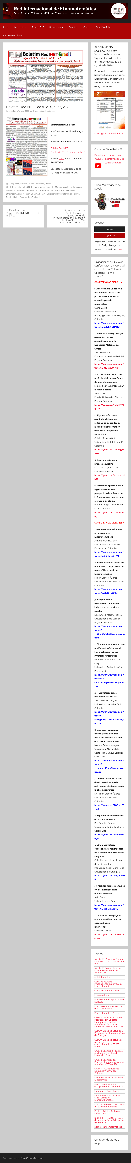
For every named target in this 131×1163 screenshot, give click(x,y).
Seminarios (39, 184)
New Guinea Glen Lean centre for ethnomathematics (109, 1105)
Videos (48, 184)
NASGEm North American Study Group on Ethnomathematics (107, 1097)
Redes (31, 184)
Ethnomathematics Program (47, 190)
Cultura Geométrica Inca (106, 990)
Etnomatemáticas (14, 194)
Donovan (38, 1158)
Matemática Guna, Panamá (107, 1091)
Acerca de (19, 27)
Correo (86, 27)
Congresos (14, 184)
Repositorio (55, 27)
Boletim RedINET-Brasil (27, 187)
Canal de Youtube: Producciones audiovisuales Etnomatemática (108, 983)
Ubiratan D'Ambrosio (21, 197)
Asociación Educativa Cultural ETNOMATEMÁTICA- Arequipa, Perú (109, 961)
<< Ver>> (120, 249)
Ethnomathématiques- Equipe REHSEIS (109, 1000)
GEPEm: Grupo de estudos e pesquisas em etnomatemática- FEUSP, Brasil (108, 1043)
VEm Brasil (35, 197)
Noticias (23, 184)
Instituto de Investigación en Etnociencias (108, 1078)
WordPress (26, 1158)
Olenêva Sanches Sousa (43, 111)
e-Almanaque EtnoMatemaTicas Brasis (55, 187)
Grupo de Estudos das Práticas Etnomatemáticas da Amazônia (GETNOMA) (109, 1062)
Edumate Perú (101, 995)
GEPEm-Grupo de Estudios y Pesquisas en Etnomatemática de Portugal (109, 1033)
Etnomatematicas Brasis (106, 1013)
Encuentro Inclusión (13, 35)
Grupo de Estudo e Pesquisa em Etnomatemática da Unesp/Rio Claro (108, 1053)
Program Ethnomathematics (35, 194)
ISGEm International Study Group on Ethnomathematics (108, 1085)
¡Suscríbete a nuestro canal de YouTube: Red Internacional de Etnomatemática (109, 159)
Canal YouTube (103, 27)
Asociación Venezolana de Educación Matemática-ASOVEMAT (107, 970)
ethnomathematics (25, 190)
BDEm (13, 187)
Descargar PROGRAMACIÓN (108, 133)
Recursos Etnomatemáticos (108, 1127)
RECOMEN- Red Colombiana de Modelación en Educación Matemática (109, 1120)
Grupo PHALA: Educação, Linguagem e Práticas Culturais (106, 1070)
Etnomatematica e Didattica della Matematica (108, 1007)
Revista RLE (38, 27)
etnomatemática (68, 190)
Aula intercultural (103, 977)
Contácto (73, 27)
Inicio (5, 27)
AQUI (61, 158)
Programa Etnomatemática (60, 194)
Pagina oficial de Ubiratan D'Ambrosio (107, 1112)
